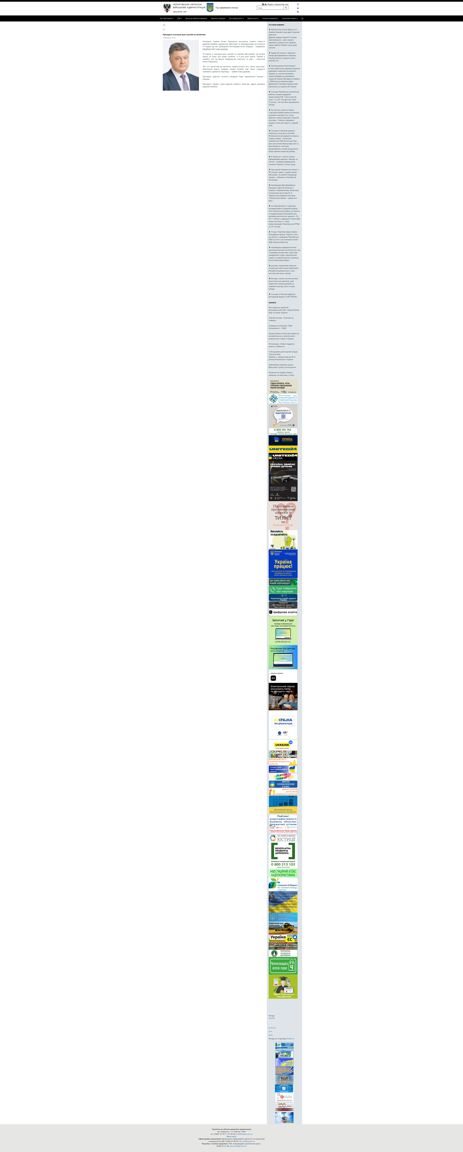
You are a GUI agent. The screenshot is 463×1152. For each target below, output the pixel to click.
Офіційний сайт (180, 11)
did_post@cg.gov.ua (247, 1141)
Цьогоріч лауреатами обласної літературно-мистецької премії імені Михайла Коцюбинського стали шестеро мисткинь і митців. (283, 269)
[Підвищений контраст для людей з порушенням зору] (263, 4)
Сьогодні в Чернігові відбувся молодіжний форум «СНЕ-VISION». (283, 295)
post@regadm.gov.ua (244, 1134)
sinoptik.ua (290, 1038)
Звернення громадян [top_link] (218, 18)
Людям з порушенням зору (278, 4)
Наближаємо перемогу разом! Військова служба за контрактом (282, 365)
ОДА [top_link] (178, 18)
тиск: (270, 1031)
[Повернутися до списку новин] (164, 29)
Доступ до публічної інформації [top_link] (196, 18)
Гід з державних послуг (227, 8)
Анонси (272, 302)
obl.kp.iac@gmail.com (238, 1146)
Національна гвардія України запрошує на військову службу (281, 373)
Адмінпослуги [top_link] (252, 18)
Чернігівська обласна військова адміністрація (189, 6)
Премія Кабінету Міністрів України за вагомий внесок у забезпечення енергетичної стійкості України (284, 336)
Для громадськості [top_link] (235, 18)
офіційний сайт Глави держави (215, 49)
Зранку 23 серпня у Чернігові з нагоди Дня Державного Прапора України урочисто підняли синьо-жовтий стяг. (282, 57)
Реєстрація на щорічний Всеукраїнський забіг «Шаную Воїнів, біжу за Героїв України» (284, 310)
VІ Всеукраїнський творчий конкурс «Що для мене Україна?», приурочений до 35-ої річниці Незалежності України (283, 355)
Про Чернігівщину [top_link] (166, 18)
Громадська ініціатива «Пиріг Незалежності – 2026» (280, 326)
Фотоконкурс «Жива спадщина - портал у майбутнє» (282, 345)
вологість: (272, 1027)
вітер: (271, 1035)
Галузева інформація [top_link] (269, 18)
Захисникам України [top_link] (289, 18)
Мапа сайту (231, 1136)
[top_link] (302, 18)
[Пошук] (286, 8)
